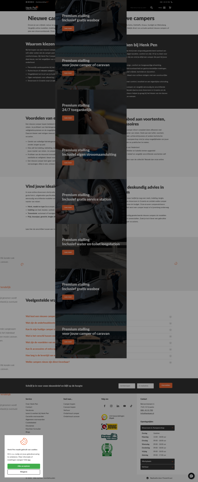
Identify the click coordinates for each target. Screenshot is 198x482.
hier (29, 460)
